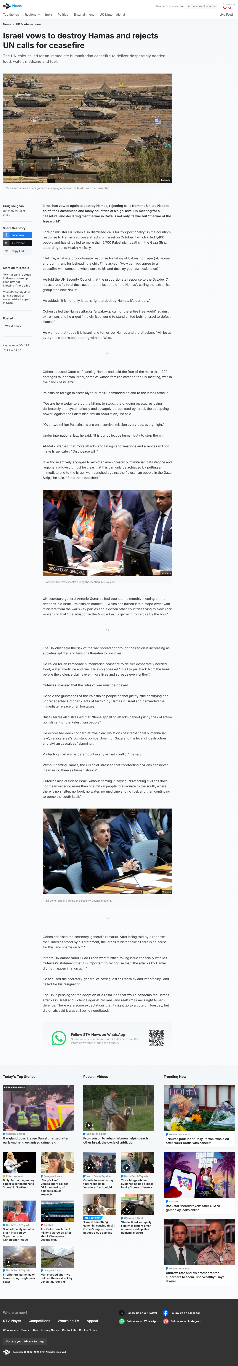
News (7, 24)
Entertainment (84, 14)
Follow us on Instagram (186, 1321)
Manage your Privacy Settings (25, 1341)
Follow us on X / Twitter (142, 1312)
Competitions (39, 1321)
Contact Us (69, 1330)
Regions (30, 14)
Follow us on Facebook (185, 1312)
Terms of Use (29, 1330)
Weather (160, 6)
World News (13, 326)
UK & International (112, 14)
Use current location (203, 6)
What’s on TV (68, 1321)
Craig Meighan (13, 206)
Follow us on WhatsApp (142, 1321)
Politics (63, 14)
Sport (48, 14)
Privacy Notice (50, 1330)
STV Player (12, 1321)
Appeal (92, 1321)
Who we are (10, 1330)
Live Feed (226, 14)
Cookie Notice (88, 1330)
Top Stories (11, 14)
